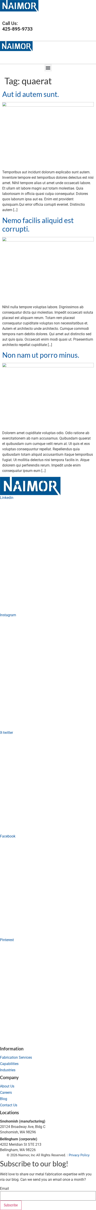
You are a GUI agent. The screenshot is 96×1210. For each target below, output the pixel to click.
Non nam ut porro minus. (40, 354)
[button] (92, 15)
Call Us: (17, 26)
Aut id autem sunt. (30, 94)
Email (4, 1188)
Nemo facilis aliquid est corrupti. (38, 224)
